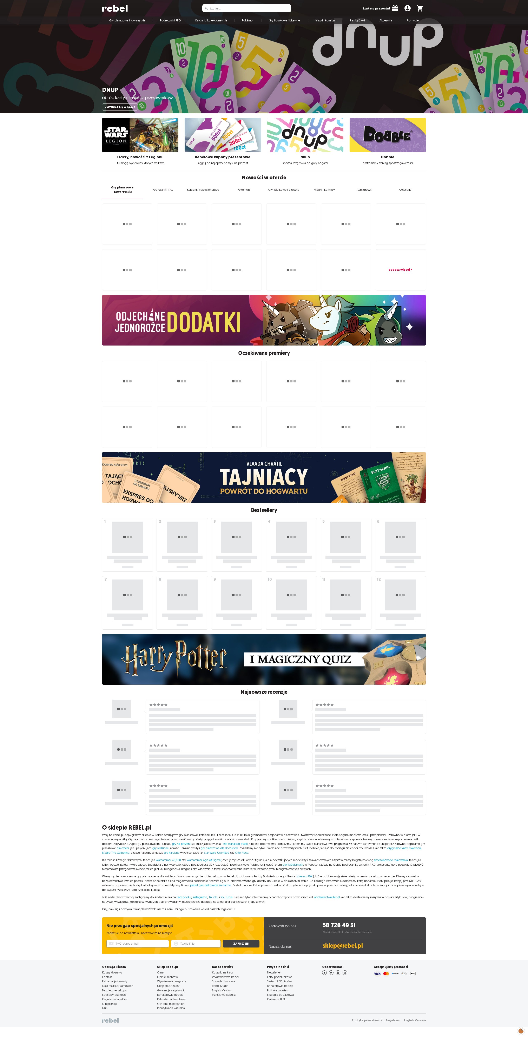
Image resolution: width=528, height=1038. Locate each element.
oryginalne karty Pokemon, (404, 848)
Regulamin (393, 1020)
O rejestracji (109, 1004)
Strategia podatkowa (280, 995)
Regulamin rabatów (114, 999)
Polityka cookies (277, 990)
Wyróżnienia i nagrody (171, 981)
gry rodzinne (160, 848)
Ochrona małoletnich (170, 1004)
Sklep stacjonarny (168, 986)
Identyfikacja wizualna (171, 1008)
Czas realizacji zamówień (117, 986)
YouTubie (227, 897)
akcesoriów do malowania (391, 860)
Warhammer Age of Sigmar (204, 860)
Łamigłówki (357, 20)
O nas (161, 972)
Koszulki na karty (222, 972)
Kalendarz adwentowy (171, 999)
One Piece (241, 853)
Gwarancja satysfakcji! (171, 990)
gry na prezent (181, 844)
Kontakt (107, 977)
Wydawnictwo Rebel (225, 977)
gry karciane (171, 853)
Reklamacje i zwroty (114, 981)
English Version (222, 990)
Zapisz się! (241, 944)
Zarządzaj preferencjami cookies (521, 1030)
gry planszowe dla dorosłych (219, 848)
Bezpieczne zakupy (114, 990)
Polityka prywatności (367, 1020)
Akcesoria (386, 20)
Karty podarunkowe (279, 977)
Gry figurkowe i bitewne (284, 20)
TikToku (213, 897)
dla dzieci (123, 848)
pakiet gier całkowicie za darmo (210, 885)
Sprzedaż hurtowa (223, 981)
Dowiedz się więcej (119, 107)
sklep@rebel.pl (343, 946)
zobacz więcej (399, 270)
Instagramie (200, 897)
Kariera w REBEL (277, 999)
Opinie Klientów (167, 977)
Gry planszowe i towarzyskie (127, 20)
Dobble (387, 157)
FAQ (104, 1008)
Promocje (413, 20)
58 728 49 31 (339, 925)
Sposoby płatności (114, 995)
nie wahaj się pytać (235, 844)
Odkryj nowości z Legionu (140, 157)
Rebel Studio (220, 986)
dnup (110, 90)
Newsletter (274, 972)
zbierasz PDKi (305, 876)
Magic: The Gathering (116, 853)
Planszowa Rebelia (224, 995)
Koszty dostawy (112, 972)
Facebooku (184, 897)
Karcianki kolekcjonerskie (211, 20)
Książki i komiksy (325, 20)
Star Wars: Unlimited (216, 853)
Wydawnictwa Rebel (327, 897)
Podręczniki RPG (170, 20)
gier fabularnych (293, 864)
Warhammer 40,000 (168, 860)
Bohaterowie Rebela (170, 995)
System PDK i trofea (279, 981)
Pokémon (248, 20)
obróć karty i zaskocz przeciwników (137, 97)
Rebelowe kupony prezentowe (222, 157)
